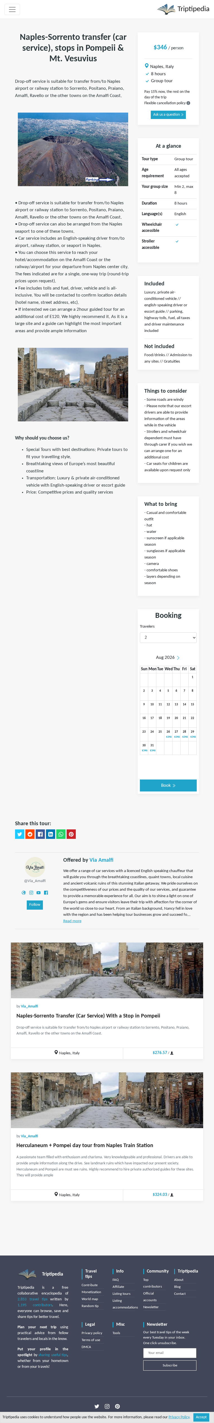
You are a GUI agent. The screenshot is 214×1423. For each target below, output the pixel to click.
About (178, 1280)
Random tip (90, 1306)
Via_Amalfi (29, 1006)
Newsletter (151, 1307)
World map (90, 1299)
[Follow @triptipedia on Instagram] (107, 1406)
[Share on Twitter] (19, 834)
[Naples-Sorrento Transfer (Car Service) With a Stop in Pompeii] (107, 970)
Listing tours (121, 1294)
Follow (34, 905)
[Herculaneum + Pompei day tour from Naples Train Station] (107, 1100)
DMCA (86, 1347)
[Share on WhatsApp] (60, 834)
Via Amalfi (101, 860)
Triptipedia (193, 9)
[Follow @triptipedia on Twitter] (97, 1406)
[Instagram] (31, 892)
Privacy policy (92, 1333)
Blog (177, 1287)
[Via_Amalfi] (35, 867)
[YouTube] (38, 892)
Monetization (91, 1292)
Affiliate (118, 1287)
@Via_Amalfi (35, 881)
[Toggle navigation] (12, 9)
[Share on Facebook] (40, 834)
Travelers (147, 627)
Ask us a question (167, 114)
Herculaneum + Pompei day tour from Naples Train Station (84, 1145)
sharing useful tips (52, 1355)
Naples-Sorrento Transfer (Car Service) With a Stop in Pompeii (88, 1016)
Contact (180, 1294)
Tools (116, 1333)
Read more (72, 921)
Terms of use (91, 1340)
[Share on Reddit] (30, 834)
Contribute (90, 1285)
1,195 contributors (35, 1305)
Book (166, 785)
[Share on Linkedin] (50, 834)
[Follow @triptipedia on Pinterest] (117, 1406)
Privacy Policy (179, 1417)
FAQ (116, 1280)
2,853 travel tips (32, 1299)
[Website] (24, 892)
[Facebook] (46, 892)
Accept (201, 1417)
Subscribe (170, 1365)
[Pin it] (71, 834)
